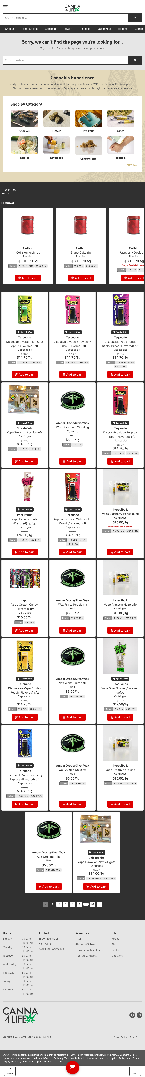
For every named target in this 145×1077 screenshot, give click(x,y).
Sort (135, 1073)
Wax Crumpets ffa (48, 856)
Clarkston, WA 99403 (51, 948)
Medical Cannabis (86, 955)
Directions (118, 955)
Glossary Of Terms (86, 944)
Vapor (25, 600)
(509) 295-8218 (49, 938)
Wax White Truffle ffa (72, 683)
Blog (114, 944)
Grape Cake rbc (81, 252)
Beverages (56, 157)
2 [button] (59, 904)
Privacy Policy (120, 1037)
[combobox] (65, 18)
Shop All (24, 131)
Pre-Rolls (88, 131)
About (115, 938)
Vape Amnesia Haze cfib (120, 604)
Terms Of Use (136, 1037)
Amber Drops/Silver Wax (72, 423)
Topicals (121, 157)
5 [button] (79, 904)
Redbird (28, 248)
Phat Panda (24, 515)
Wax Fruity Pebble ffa (72, 604)
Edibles (24, 157)
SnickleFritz (25, 428)
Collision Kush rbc (28, 252)
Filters (10, 1073)
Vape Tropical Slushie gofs (24, 432)
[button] (5, 6)
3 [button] (66, 904)
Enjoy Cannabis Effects (89, 950)
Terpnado (24, 337)
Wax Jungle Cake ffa (72, 770)
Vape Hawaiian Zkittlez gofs (96, 862)
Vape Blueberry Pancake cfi (120, 514)
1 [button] (52, 904)
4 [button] (72, 904)
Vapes (120, 131)
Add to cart (30, 278)
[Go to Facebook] (132, 1015)
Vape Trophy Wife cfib (120, 770)
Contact (116, 950)
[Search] (135, 18)
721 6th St (45, 944)
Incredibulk (120, 509)
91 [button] (92, 904)
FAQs (78, 938)
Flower (56, 131)
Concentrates (88, 158)
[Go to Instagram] (139, 1015)
